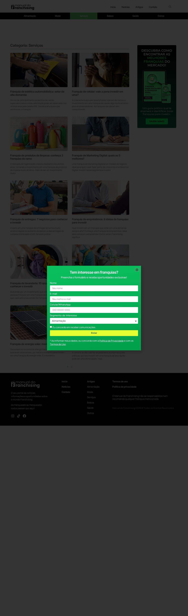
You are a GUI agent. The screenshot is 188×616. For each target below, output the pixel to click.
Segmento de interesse (63, 315)
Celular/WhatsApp (60, 305)
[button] (137, 270)
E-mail (53, 294)
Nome (53, 283)
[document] (94, 308)
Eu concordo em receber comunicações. (74, 327)
